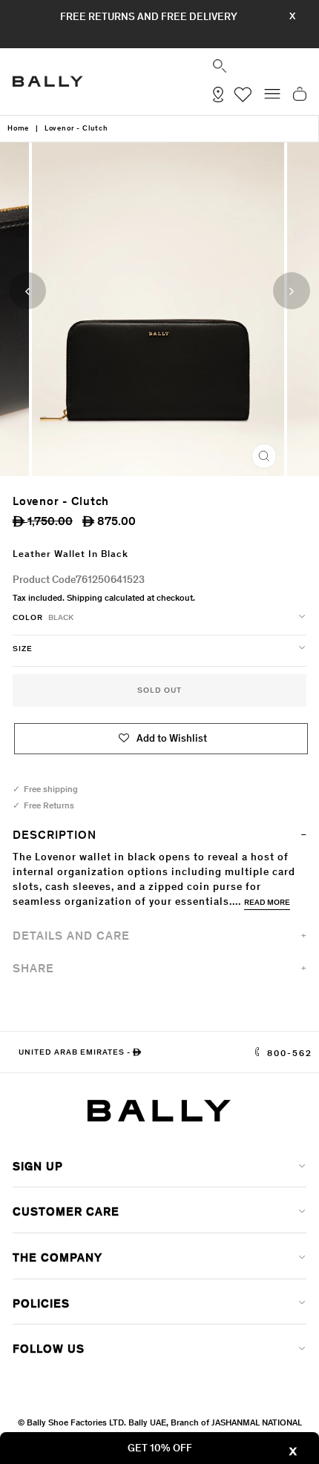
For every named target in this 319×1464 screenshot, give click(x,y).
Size (23, 648)
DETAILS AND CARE (71, 936)
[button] (162, 739)
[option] (159, 309)
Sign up (38, 1166)
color (43, 617)
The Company (57, 1257)
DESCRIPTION (54, 835)
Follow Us (49, 1349)
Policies (41, 1303)
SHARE (33, 968)
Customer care (66, 1211)
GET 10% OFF (160, 1448)
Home (18, 128)
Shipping (84, 598)
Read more (267, 902)
